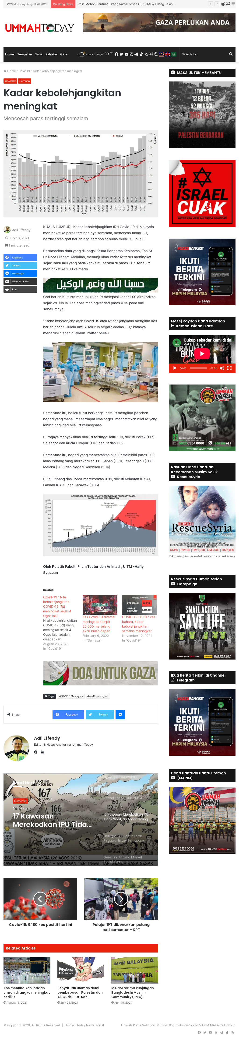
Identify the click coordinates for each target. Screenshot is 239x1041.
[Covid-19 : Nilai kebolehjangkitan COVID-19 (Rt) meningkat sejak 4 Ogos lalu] (63, 623)
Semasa (24, 81)
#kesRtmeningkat (97, 696)
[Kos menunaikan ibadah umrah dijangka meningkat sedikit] (27, 970)
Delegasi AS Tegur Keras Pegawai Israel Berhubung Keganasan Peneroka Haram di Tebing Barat (53, 820)
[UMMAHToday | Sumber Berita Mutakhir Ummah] (40, 28)
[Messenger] (120, 714)
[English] (168, 54)
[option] (81, 819)
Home (9, 54)
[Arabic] (174, 54)
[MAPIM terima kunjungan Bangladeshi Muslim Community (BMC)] (134, 970)
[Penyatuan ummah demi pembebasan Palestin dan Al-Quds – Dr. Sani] (80, 970)
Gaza (63, 54)
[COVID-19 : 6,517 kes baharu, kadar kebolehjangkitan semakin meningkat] (139, 605)
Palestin (51, 54)
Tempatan (24, 54)
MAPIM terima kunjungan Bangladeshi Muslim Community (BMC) (132, 992)
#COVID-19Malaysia (71, 696)
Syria (38, 54)
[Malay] (162, 54)
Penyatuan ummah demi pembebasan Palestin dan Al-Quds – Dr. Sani (80, 992)
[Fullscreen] (229, 368)
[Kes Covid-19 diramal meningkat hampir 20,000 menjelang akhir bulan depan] (100, 605)
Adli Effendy (21, 230)
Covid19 (24, 71)
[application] (202, 354)
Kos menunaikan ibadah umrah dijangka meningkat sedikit (27, 992)
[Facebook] (37, 752)
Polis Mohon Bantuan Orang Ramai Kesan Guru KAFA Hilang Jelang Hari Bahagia (135, 4)
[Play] (174, 368)
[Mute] (222, 368)
